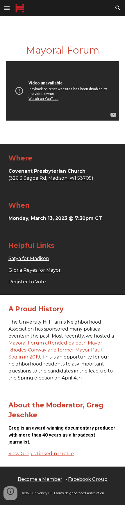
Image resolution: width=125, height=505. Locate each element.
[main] (62, 50)
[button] (7, 8)
